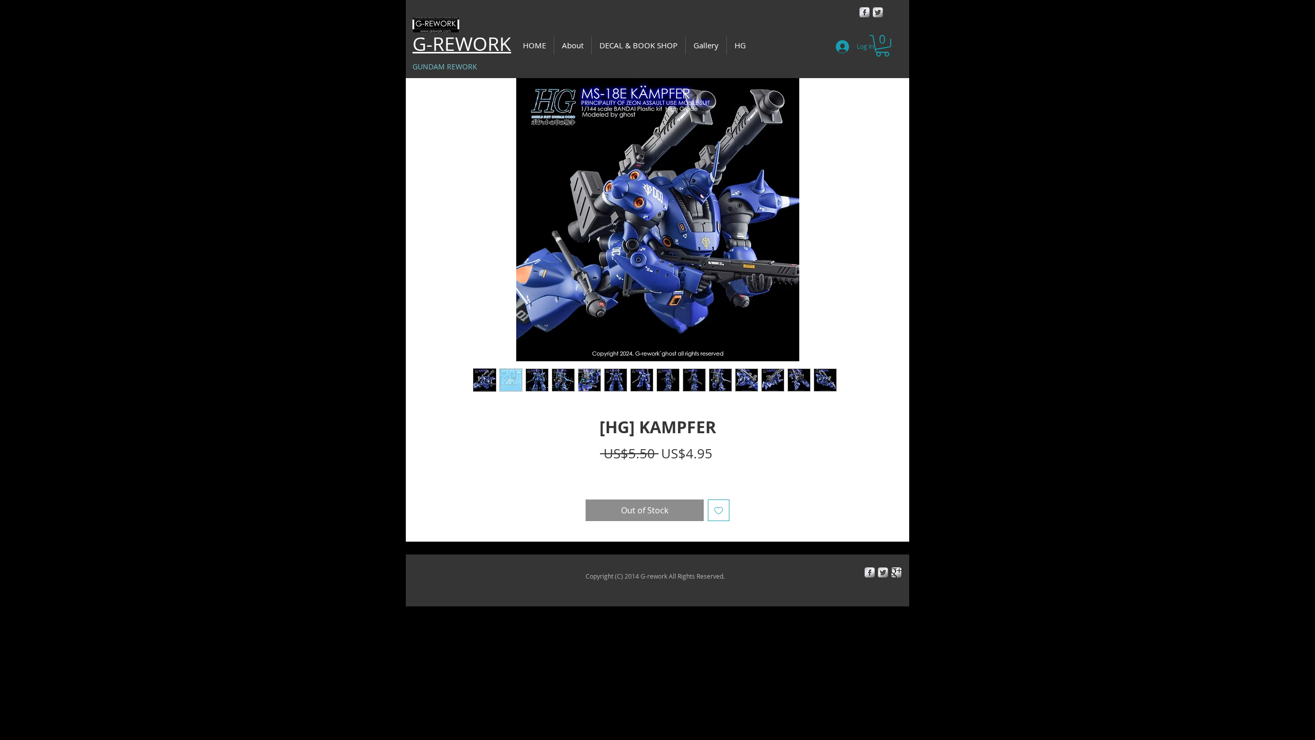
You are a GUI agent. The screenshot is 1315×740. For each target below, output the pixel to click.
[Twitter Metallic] (878, 12)
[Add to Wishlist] (718, 510)
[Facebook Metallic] (864, 12)
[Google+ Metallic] (896, 572)
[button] (882, 46)
